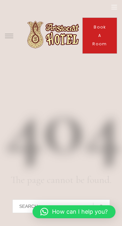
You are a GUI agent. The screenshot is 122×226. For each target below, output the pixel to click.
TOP (95, 199)
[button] (74, 211)
